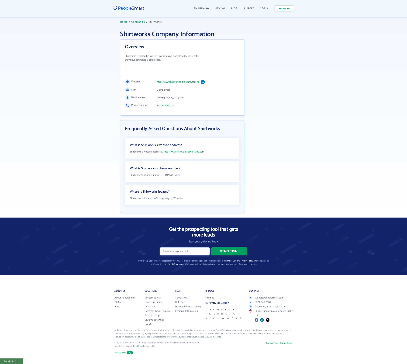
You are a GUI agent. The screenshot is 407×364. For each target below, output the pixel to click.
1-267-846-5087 (263, 302)
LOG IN (264, 8)
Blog (116, 306)
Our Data (150, 306)
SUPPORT (249, 8)
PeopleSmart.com (175, 264)
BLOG (234, 8)
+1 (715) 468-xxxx (165, 105)
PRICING (220, 8)
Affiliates (119, 302)
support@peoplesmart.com (269, 298)
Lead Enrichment (154, 302)
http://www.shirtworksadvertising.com (176, 82)
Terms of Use (230, 261)
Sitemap (209, 298)
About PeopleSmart (124, 298)
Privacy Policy (247, 261)
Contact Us (181, 298)
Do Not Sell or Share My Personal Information (188, 308)
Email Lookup (152, 315)
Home (124, 22)
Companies (138, 22)
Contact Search (153, 298)
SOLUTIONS (200, 8)
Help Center (181, 302)
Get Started (284, 8)
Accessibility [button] (120, 353)
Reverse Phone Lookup (157, 311)
